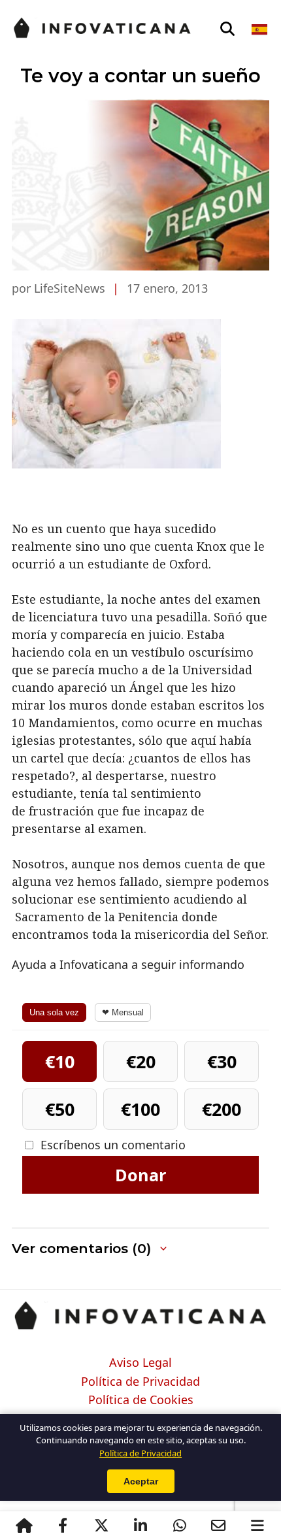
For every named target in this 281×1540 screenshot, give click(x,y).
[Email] (218, 1525)
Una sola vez (54, 1012)
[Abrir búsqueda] (227, 29)
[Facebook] (63, 1525)
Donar (140, 1175)
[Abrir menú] (257, 1525)
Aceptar (141, 1481)
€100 (140, 1109)
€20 (141, 1061)
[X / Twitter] (102, 1525)
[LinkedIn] (140, 1525)
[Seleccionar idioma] (260, 29)
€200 (221, 1109)
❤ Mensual (123, 1012)
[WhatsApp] (180, 1525)
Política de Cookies (140, 1400)
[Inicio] (24, 1525)
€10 (59, 1061)
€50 (59, 1109)
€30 (222, 1061)
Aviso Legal (140, 1362)
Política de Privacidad (140, 1381)
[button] (140, 1249)
